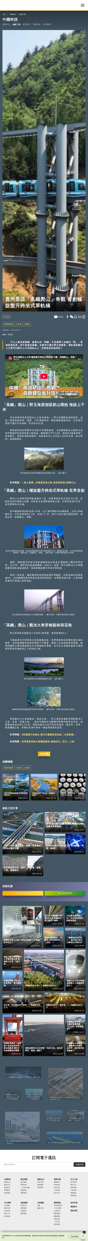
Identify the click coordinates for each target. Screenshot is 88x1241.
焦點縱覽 (35, 790)
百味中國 (40, 1182)
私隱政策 (54, 1235)
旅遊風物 (17, 790)
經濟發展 (24, 1208)
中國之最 (57, 1185)
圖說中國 (7, 1208)
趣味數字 (57, 1182)
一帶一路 (57, 1221)
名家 (38, 1205)
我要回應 (44, 754)
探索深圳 (24, 1185)
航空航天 (27, 24)
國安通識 (57, 1213)
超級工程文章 (10, 808)
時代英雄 (74, 1182)
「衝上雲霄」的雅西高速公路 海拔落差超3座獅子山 (49, 482)
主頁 (4, 14)
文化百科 (7, 1211)
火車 (19, 324)
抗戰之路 (57, 1219)
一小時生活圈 (25, 1187)
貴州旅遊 (9, 324)
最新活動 (74, 1210)
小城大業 (73, 790)
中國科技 (12, 14)
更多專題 (57, 1224)
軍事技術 (37, 24)
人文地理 (57, 1190)
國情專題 (63, 790)
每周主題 (74, 1203)
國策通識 (57, 1216)
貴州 (28, 324)
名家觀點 (40, 1203)
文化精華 (7, 1203)
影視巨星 (74, 1195)
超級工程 (22, 14)
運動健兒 (74, 1193)
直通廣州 (24, 1190)
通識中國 (57, 1179)
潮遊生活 (7, 790)
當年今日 (57, 1193)
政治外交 (24, 1205)
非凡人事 (74, 1179)
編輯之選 (40, 1208)
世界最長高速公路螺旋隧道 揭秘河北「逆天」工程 (48, 741)
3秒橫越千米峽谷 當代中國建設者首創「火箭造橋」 (49, 734)
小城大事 (74, 1190)
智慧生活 (6, 24)
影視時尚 (40, 1187)
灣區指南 (24, 1193)
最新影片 (74, 1207)
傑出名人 (74, 1185)
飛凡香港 (24, 1182)
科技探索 (47, 24)
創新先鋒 (74, 1187)
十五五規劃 (57, 1208)
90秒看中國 (58, 1205)
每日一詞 (7, 1213)
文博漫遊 (7, 1216)
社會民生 (45, 790)
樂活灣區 (24, 1179)
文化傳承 (7, 1205)
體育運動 (24, 1213)
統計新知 (57, 1187)
